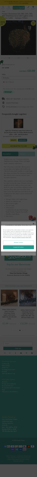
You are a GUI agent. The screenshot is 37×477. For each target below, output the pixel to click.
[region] (18, 238)
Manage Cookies (18, 242)
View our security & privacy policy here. (21, 237)
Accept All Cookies (18, 247)
